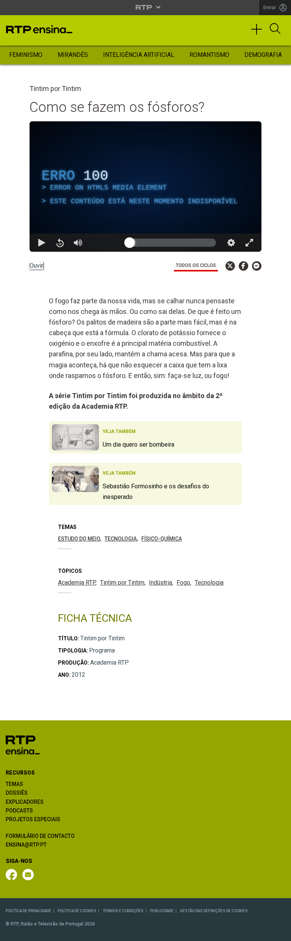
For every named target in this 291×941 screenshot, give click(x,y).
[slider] (173, 932)
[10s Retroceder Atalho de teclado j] (30, 932)
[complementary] (145, 470)
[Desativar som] (48, 932)
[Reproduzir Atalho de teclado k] (12, 932)
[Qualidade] (261, 932)
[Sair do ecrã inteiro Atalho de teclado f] (279, 932)
